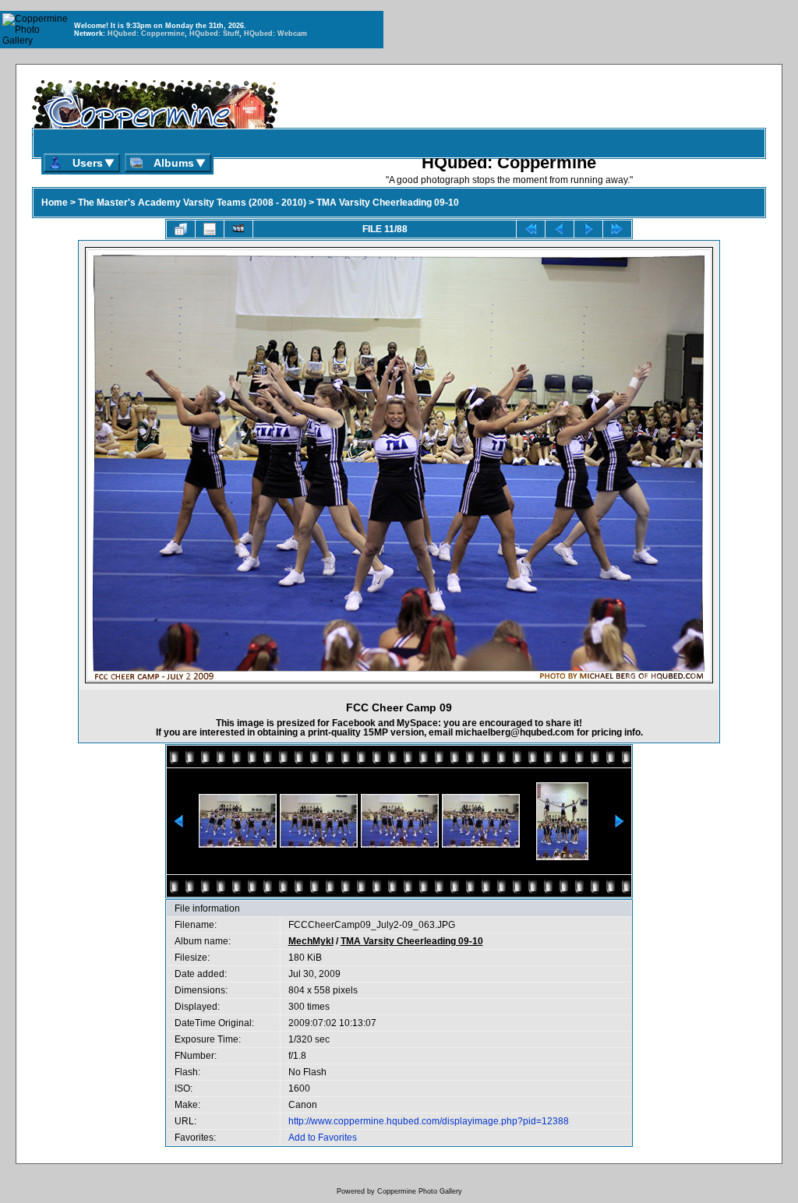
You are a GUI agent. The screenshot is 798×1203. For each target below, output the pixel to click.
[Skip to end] (617, 229)
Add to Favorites (322, 1137)
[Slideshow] (238, 229)
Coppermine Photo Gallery (419, 1191)
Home (54, 202)
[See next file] (588, 229)
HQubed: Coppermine (146, 33)
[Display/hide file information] (210, 229)
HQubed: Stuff (214, 33)
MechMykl (311, 941)
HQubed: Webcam (275, 33)
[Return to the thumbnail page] (181, 229)
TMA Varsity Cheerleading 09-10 (387, 202)
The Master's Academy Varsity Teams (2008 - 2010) (192, 202)
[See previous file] (560, 229)
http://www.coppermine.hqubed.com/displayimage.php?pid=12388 (428, 1121)
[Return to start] (531, 229)
